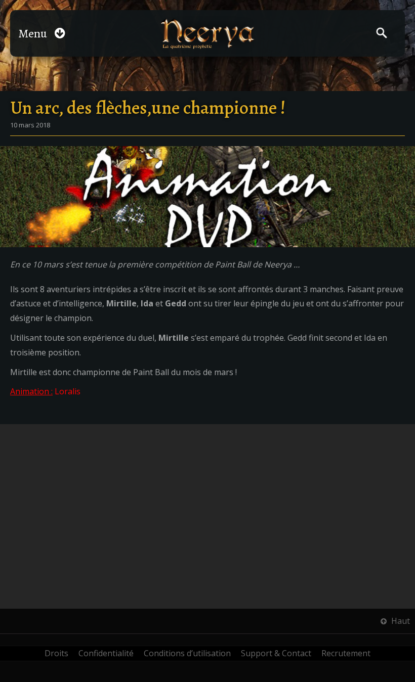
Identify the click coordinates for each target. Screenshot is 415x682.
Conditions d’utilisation (187, 653)
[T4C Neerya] (207, 33)
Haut (399, 620)
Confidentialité (106, 653)
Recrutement (345, 653)
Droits (56, 653)
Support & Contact (276, 653)
